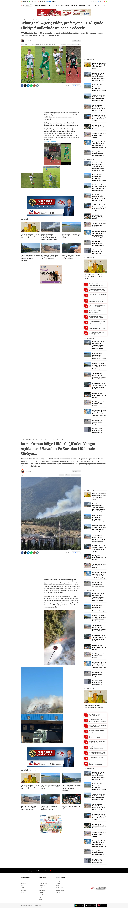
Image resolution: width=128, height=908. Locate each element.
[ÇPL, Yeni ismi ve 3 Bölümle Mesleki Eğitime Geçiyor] (87, 253)
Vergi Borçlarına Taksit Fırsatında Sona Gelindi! (96, 317)
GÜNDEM (37, 5)
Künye (57, 885)
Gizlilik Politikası (60, 888)
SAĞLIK (67, 5)
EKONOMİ (44, 5)
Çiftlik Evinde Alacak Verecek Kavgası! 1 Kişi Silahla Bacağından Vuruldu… (97, 306)
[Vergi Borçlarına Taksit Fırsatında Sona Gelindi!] (87, 136)
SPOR (62, 5)
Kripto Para (42, 890)
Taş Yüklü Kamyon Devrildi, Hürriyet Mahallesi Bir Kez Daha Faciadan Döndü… (96, 300)
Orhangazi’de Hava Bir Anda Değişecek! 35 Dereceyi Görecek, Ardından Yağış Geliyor (97, 322)
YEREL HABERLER (76, 44)
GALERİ (25, 1)
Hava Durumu (42, 885)
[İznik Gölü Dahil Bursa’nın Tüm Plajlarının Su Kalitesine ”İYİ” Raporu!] (71, 227)
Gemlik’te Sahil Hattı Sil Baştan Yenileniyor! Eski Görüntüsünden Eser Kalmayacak (97, 295)
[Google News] (76, 85)
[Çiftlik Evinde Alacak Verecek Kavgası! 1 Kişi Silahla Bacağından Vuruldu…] (71, 248)
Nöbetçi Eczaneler (43, 881)
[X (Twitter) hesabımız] (100, 1)
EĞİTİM (57, 5)
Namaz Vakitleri (43, 883)
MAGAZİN (74, 5)
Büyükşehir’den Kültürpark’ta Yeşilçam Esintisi (97, 311)
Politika (51, 5)
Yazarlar (58, 883)
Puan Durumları (43, 888)
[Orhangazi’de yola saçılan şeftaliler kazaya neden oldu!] (87, 155)
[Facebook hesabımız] (98, 1)
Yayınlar (41, 899)
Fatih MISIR (28, 40)
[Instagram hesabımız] (102, 1)
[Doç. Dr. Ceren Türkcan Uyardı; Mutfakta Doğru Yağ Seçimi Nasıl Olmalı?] (30, 227)
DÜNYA (97, 5)
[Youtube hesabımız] (104, 1)
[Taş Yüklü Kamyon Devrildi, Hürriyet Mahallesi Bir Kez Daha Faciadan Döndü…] (50, 248)
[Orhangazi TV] (27, 6)
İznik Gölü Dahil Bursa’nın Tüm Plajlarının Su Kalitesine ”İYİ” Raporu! (97, 290)
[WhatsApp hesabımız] (106, 1)
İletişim (58, 892)
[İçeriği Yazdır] (37, 85)
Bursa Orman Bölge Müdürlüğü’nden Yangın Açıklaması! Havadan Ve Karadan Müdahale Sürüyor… (97, 284)
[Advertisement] (13, 31)
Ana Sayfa (58, 881)
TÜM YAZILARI (76, 40)
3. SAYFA (62, 475)
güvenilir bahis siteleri (51, 142)
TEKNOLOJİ (82, 5)
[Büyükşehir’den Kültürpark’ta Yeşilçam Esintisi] (87, 128)
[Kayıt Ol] (101, 5)
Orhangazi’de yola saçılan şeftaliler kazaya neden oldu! (97, 327)
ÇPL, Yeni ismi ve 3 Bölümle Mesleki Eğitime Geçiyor (96, 333)
